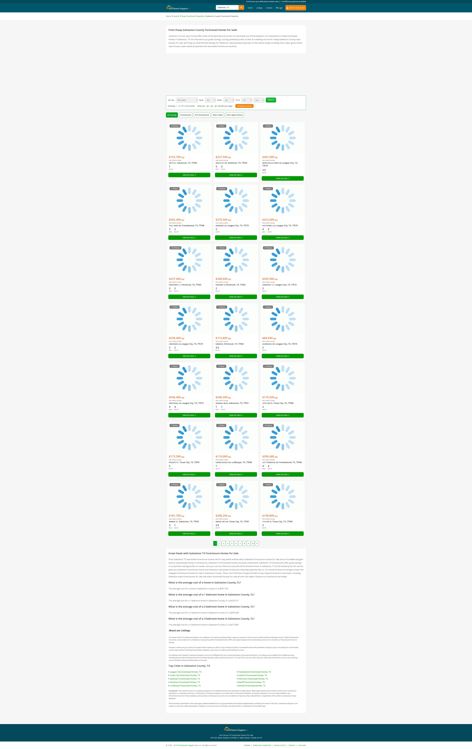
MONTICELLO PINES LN (271, 163)
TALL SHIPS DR (175, 225)
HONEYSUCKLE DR (223, 462)
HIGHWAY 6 (220, 285)
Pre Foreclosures (202, 115)
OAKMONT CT (268, 285)
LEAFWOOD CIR (268, 344)
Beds (201, 100)
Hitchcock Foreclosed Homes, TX (253, 678)
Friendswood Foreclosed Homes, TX (254, 672)
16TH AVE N (267, 403)
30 (207, 106)
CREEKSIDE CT (175, 285)
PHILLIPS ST (173, 462)
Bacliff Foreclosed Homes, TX (251, 682)
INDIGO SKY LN (222, 521)
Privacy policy (280, 745)
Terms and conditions (262, 745)
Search (271, 100)
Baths (219, 100)
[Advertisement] (236, 74)
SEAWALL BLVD (222, 403)
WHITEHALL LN (175, 403)
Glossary (302, 745)
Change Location (244, 106)
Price (238, 100)
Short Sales (218, 115)
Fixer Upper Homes (235, 115)
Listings (259, 8)
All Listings (172, 115)
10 (253, 543)
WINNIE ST (173, 521)
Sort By (171, 100)
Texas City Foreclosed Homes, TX (185, 675)
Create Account (296, 8)
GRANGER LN (221, 225)
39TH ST (172, 163)
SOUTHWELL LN (268, 225)
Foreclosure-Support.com (188, 745)
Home (250, 8)
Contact (269, 8)
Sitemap (247, 745)
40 (212, 106)
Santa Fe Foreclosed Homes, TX (252, 675)
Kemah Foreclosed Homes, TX (252, 685)
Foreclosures (185, 115)
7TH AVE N (266, 521)
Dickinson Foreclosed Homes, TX (185, 682)
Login (280, 8)
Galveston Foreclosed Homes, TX (185, 678)
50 (216, 106)
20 (203, 106)
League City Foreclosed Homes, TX (185, 672)
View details (189, 175)
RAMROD (219, 344)
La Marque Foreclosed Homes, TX (185, 685)
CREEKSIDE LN (175, 344)
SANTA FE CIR (221, 163)
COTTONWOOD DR (270, 462)
